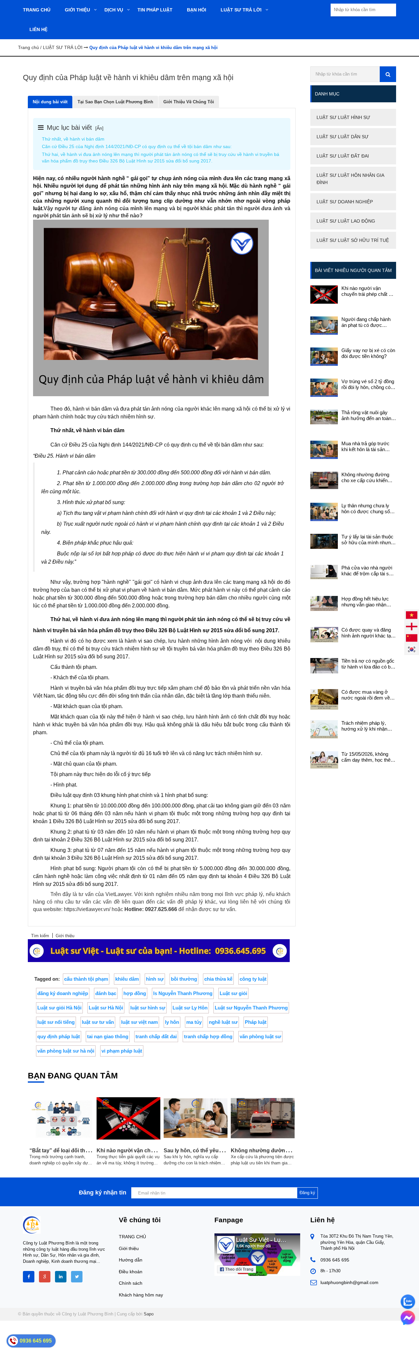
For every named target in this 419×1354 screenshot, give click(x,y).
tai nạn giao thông (107, 1036)
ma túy (194, 1022)
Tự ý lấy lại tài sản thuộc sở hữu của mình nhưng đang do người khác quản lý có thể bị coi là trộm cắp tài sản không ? (368, 540)
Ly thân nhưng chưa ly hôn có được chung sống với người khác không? (368, 509)
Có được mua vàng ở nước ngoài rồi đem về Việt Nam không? (365, 695)
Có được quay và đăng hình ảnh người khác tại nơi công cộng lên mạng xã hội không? (367, 633)
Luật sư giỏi (233, 993)
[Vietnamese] (411, 614)
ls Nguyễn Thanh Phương (182, 993)
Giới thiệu (129, 1248)
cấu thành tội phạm (86, 979)
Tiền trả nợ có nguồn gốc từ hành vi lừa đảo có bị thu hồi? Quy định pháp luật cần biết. (367, 664)
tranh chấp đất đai (156, 1036)
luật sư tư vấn (98, 1022)
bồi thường (184, 979)
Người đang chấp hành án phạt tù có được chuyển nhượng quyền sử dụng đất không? (366, 322)
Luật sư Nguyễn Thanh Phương (251, 1007)
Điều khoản (130, 1271)
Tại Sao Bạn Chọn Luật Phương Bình (115, 101)
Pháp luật (255, 1022)
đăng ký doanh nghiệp (62, 993)
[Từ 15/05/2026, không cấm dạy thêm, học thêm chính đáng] (324, 759)
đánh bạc (105, 993)
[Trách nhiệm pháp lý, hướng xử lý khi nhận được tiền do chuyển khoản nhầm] (324, 728)
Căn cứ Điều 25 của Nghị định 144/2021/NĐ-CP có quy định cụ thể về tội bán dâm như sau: (137, 146)
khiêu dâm (127, 979)
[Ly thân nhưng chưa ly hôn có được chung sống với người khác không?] (324, 511)
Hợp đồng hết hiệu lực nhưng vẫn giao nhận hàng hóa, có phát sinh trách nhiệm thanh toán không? (365, 602)
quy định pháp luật (58, 1036)
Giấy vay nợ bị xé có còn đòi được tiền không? (368, 353)
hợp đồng (134, 993)
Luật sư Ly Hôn (190, 1007)
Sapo (149, 1314)
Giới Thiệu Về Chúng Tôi (188, 101)
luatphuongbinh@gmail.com (349, 1282)
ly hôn (172, 1022)
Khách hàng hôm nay (141, 1294)
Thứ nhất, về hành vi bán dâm (73, 139)
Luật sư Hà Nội (106, 1007)
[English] (411, 626)
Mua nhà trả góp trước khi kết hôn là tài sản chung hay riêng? (365, 446)
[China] (411, 637)
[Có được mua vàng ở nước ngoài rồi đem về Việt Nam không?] (324, 699)
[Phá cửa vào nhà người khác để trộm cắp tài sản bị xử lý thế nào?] (324, 571)
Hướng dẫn (130, 1259)
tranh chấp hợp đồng (208, 1036)
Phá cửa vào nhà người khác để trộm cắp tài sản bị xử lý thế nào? (367, 571)
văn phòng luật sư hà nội (65, 1051)
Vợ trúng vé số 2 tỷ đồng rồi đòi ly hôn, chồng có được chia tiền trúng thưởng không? (367, 384)
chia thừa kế (218, 979)
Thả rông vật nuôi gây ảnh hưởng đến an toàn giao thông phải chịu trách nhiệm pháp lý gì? (368, 415)
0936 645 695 (334, 1259)
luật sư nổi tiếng (56, 1022)
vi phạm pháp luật (121, 1051)
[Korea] (411, 649)
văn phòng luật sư (260, 1036)
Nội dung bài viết (50, 101)
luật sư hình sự (147, 1007)
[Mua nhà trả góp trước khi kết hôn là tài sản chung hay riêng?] (324, 449)
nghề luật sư (223, 1022)
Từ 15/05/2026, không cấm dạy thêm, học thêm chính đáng (368, 757)
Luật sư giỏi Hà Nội (59, 1007)
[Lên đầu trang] (360, 1343)
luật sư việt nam (139, 1022)
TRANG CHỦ (132, 1236)
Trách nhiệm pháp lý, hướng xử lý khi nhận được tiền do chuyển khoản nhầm (364, 726)
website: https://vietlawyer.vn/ (76, 909)
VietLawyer (118, 894)
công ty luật (253, 979)
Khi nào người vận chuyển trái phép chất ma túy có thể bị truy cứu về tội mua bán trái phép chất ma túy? (368, 291)
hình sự (155, 979)
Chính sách (130, 1283)
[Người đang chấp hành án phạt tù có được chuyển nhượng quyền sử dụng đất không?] (324, 325)
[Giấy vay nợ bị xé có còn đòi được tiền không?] (324, 356)
